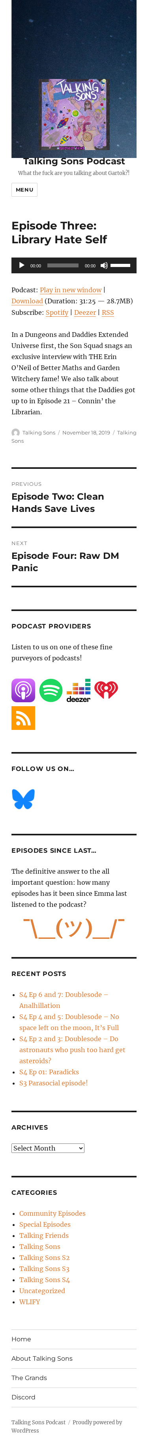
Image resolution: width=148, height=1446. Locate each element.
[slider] (122, 265)
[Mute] (104, 265)
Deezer (85, 312)
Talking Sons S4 (44, 1280)
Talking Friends (44, 1235)
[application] (74, 265)
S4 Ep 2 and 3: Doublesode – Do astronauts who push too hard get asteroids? (72, 1050)
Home (21, 1339)
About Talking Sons (42, 1358)
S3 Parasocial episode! (53, 1083)
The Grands (29, 1378)
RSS (108, 312)
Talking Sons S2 (44, 1258)
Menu (24, 189)
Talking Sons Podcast (74, 161)
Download (27, 301)
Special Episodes (45, 1224)
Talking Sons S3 (44, 1269)
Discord (23, 1397)
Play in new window (70, 290)
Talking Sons (38, 432)
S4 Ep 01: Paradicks (49, 1072)
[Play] (22, 265)
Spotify (57, 312)
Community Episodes (52, 1213)
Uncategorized (42, 1291)
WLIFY (29, 1302)
